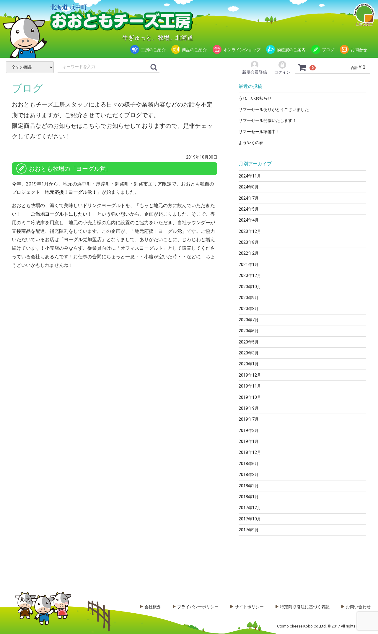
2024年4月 (249, 220)
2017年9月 (249, 529)
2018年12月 (250, 452)
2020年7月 (249, 319)
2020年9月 (249, 297)
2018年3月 (249, 474)
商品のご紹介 (194, 49)
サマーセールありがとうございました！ (276, 109)
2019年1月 (249, 441)
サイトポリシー (249, 606)
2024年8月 (249, 187)
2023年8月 (249, 242)
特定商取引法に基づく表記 (305, 606)
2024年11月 (250, 176)
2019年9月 (249, 408)
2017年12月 (250, 507)
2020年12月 (250, 275)
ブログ (328, 49)
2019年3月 (249, 430)
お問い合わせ (358, 606)
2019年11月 (250, 386)
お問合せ (359, 49)
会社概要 (152, 606)
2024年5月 (249, 209)
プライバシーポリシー (198, 606)
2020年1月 (249, 364)
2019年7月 (249, 419)
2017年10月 (250, 519)
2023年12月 (250, 231)
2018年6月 (249, 463)
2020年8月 (249, 308)
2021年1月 (249, 264)
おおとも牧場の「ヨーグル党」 (70, 168)
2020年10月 (250, 286)
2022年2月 (249, 253)
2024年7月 (249, 198)
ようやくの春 (251, 142)
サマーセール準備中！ (259, 131)
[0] (302, 67)
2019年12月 (250, 375)
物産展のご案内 (291, 49)
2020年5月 (249, 342)
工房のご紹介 (153, 49)
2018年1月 (249, 496)
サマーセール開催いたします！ (267, 120)
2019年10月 (250, 397)
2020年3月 (249, 353)
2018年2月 (249, 485)
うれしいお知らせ (255, 98)
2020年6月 (249, 330)
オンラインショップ (241, 49)
